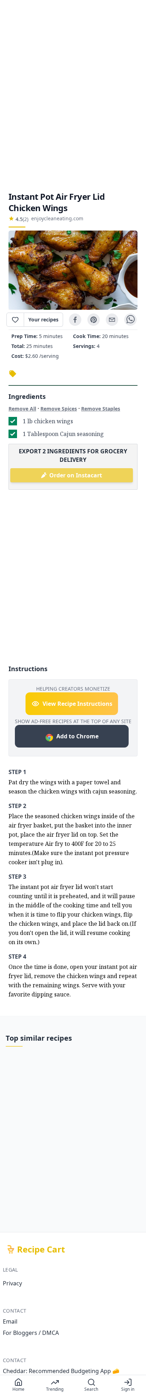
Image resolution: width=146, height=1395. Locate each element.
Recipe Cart (41, 1249)
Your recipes (43, 319)
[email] (112, 320)
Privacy (12, 1283)
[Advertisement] (73, 95)
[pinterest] (93, 320)
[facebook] (75, 320)
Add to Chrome (77, 736)
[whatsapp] (130, 320)
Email (10, 1321)
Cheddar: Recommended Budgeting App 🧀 (61, 1371)
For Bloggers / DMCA (31, 1333)
